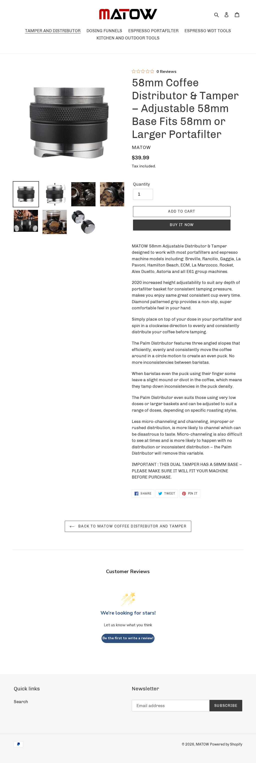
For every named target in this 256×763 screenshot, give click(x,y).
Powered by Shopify (226, 744)
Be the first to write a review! (128, 638)
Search (21, 701)
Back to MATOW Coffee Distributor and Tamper (131, 526)
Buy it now (182, 225)
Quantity (141, 184)
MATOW (202, 744)
